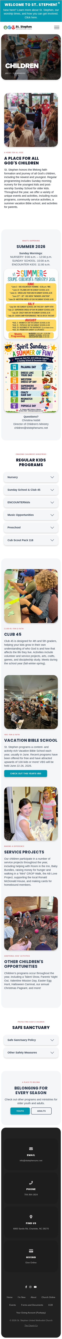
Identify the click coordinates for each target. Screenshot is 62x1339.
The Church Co (31, 1325)
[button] (56, 27)
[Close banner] (59, 3)
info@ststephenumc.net (31, 1160)
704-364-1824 (31, 1195)
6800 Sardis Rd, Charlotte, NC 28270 (31, 1229)
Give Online (31, 1262)
